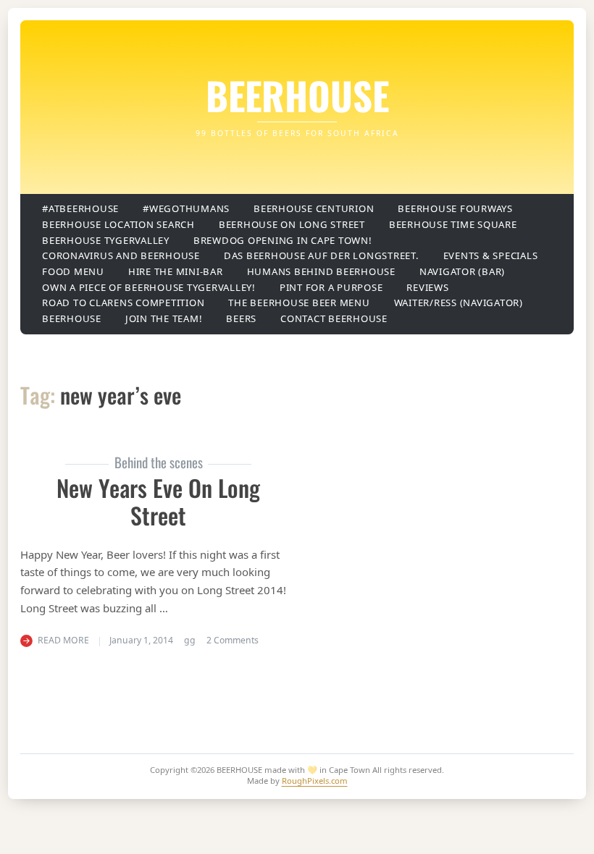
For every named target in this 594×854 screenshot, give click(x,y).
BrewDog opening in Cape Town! (282, 240)
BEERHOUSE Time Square (453, 224)
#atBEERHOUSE (80, 208)
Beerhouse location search (118, 224)
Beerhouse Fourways (455, 208)
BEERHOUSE (297, 95)
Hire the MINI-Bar (175, 271)
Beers (241, 318)
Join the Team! (164, 318)
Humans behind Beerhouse (321, 271)
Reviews (427, 287)
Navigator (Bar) (462, 271)
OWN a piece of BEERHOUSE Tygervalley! (149, 287)
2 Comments (232, 640)
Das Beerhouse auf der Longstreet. (321, 255)
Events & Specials (490, 255)
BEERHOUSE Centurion (314, 208)
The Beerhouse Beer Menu (298, 302)
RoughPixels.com (315, 780)
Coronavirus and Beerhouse (121, 255)
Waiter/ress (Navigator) (458, 302)
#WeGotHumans (186, 208)
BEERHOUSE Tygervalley (106, 240)
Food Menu (73, 271)
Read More (63, 640)
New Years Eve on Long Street (158, 501)
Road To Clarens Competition (123, 302)
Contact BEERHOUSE (334, 318)
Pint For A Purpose (331, 287)
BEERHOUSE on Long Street (292, 224)
